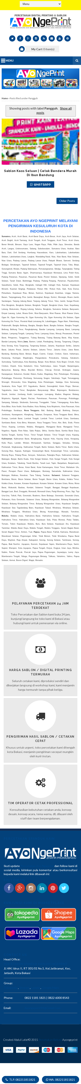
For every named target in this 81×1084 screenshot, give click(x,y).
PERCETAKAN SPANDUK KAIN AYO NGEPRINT (36, 964)
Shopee (24, 987)
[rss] (44, 38)
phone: (8, 997)
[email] (52, 38)
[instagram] (36, 38)
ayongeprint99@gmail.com (42, 1008)
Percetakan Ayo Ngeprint (37, 866)
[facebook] (20, 38)
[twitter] (12, 38)
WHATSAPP (42, 184)
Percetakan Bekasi (50, 1039)
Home (5, 98)
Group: (8, 983)
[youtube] (59, 38)
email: (7, 1008)
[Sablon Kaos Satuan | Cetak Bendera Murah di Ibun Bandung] (40, 142)
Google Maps (50, 987)
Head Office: (12, 959)
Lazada (35, 987)
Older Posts (67, 201)
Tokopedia (10, 987)
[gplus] (28, 38)
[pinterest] (67, 38)
